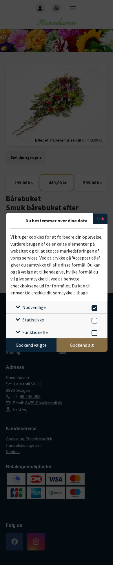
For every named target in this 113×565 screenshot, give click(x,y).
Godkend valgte (31, 345)
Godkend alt (82, 345)
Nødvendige (34, 307)
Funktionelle (35, 332)
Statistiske (33, 320)
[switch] (93, 307)
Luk (100, 218)
